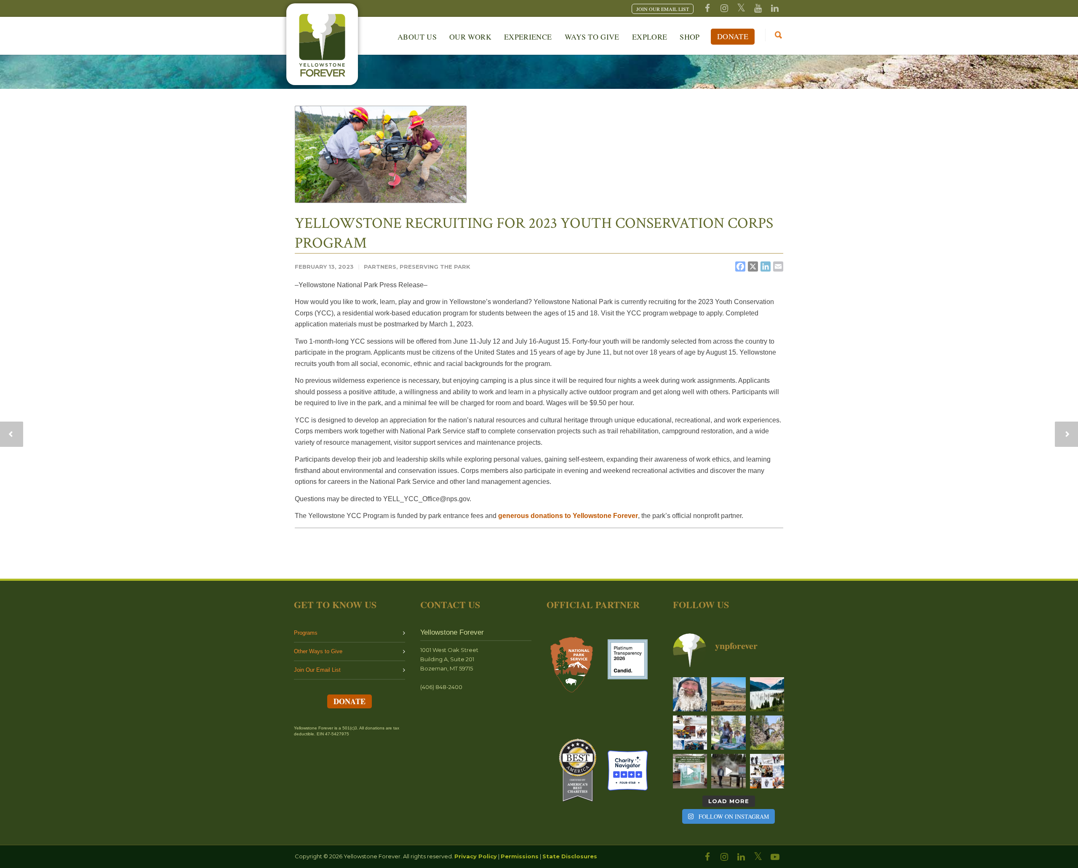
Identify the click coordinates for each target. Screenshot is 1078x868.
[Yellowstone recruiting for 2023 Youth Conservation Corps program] (380, 154)
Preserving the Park (435, 266)
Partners (380, 266)
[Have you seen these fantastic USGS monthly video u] (728, 771)
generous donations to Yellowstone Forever (568, 515)
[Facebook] (707, 8)
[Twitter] (741, 8)
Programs (306, 633)
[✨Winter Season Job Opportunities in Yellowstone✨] (767, 771)
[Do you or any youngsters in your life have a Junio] (728, 733)
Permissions (520, 856)
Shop (689, 37)
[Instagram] (724, 8)
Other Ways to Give (318, 651)
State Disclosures (569, 856)
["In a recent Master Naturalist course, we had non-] (690, 694)
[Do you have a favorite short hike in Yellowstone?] (767, 733)
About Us (417, 37)
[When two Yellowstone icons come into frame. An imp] (728, 694)
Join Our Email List (317, 670)
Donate (732, 36)
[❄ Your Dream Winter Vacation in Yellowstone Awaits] (690, 733)
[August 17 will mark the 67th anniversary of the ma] (767, 694)
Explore (649, 37)
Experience (528, 37)
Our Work (470, 37)
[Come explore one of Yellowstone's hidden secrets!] (690, 771)
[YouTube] (758, 8)
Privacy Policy (475, 856)
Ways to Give (592, 37)
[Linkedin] (774, 8)
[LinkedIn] (741, 857)
